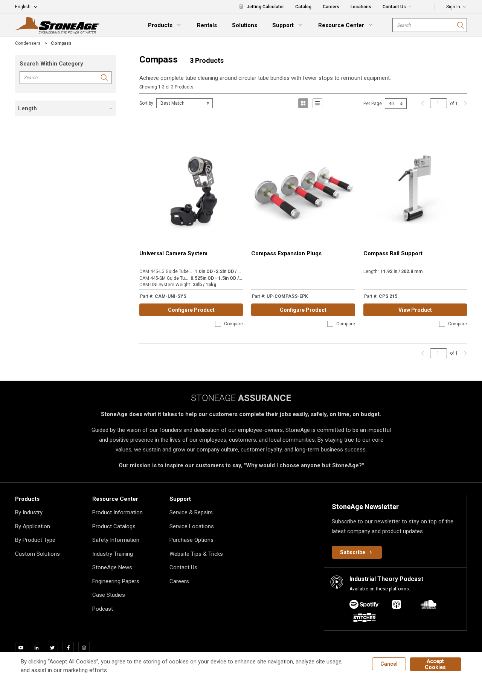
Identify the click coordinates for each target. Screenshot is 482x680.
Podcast (102, 608)
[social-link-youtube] (23, 647)
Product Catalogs (114, 526)
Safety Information (115, 540)
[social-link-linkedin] (39, 647)
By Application (32, 526)
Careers (179, 581)
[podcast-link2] (428, 605)
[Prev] (422, 103)
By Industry (29, 512)
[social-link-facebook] (70, 647)
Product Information (117, 512)
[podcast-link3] (364, 619)
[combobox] (429, 25)
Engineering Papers (115, 581)
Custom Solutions (37, 553)
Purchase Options (191, 540)
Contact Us (183, 567)
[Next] (463, 103)
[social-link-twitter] (55, 647)
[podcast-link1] (396, 605)
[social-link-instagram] (86, 647)
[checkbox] (218, 324)
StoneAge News (112, 567)
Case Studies (108, 595)
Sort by (146, 103)
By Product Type (35, 540)
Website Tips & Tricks (196, 553)
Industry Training (112, 553)
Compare (233, 323)
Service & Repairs (191, 512)
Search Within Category (51, 63)
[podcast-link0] (364, 605)
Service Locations (191, 526)
